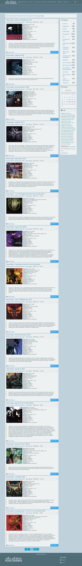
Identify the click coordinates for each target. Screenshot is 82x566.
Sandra (63, 139)
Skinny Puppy (36, 16)
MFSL (73, 130)
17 (62, 101)
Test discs (44, 2)
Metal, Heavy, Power (20, 22)
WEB (62, 149)
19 (66, 101)
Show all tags (64, 153)
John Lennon (64, 128)
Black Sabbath (71, 116)
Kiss (74, 128)
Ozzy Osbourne (69, 133)
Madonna (70, 130)
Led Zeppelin (64, 130)
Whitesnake (67, 148)
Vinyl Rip (30, 2)
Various (64, 146)
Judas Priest (70, 128)
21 (70, 101)
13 (69, 99)
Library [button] (59, 2)
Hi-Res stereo (37, 2)
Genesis (71, 125)
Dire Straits (67, 119)
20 (69, 101)
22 (72, 101)
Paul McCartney (65, 134)
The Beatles (66, 141)
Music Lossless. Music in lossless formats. (16, 16)
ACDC (65, 113)
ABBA (62, 113)
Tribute (71, 141)
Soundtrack (65, 83)
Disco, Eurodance (67, 62)
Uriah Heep (64, 142)
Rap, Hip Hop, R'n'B (67, 65)
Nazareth (63, 133)
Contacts (65, 2)
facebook (63, 560)
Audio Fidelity (69, 115)
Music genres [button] (52, 2)
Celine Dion (69, 118)
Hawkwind (63, 127)
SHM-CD (72, 139)
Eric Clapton (68, 124)
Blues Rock (65, 60)
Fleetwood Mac (64, 125)
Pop (64, 36)
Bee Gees (66, 116)
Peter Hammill (67, 136)
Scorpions (67, 139)
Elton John (68, 122)
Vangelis (68, 144)
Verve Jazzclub (71, 146)
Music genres (11, 22)
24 (62, 104)
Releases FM (24, 2)
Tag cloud (30, 16)
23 (74, 101)
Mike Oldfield (64, 131)
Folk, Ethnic (65, 72)
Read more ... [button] (54, 52)
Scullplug (29, 22)
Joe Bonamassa (70, 127)
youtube (63, 562)
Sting (62, 141)
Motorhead (70, 131)
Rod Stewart (70, 138)
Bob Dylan (63, 118)
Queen (65, 138)
